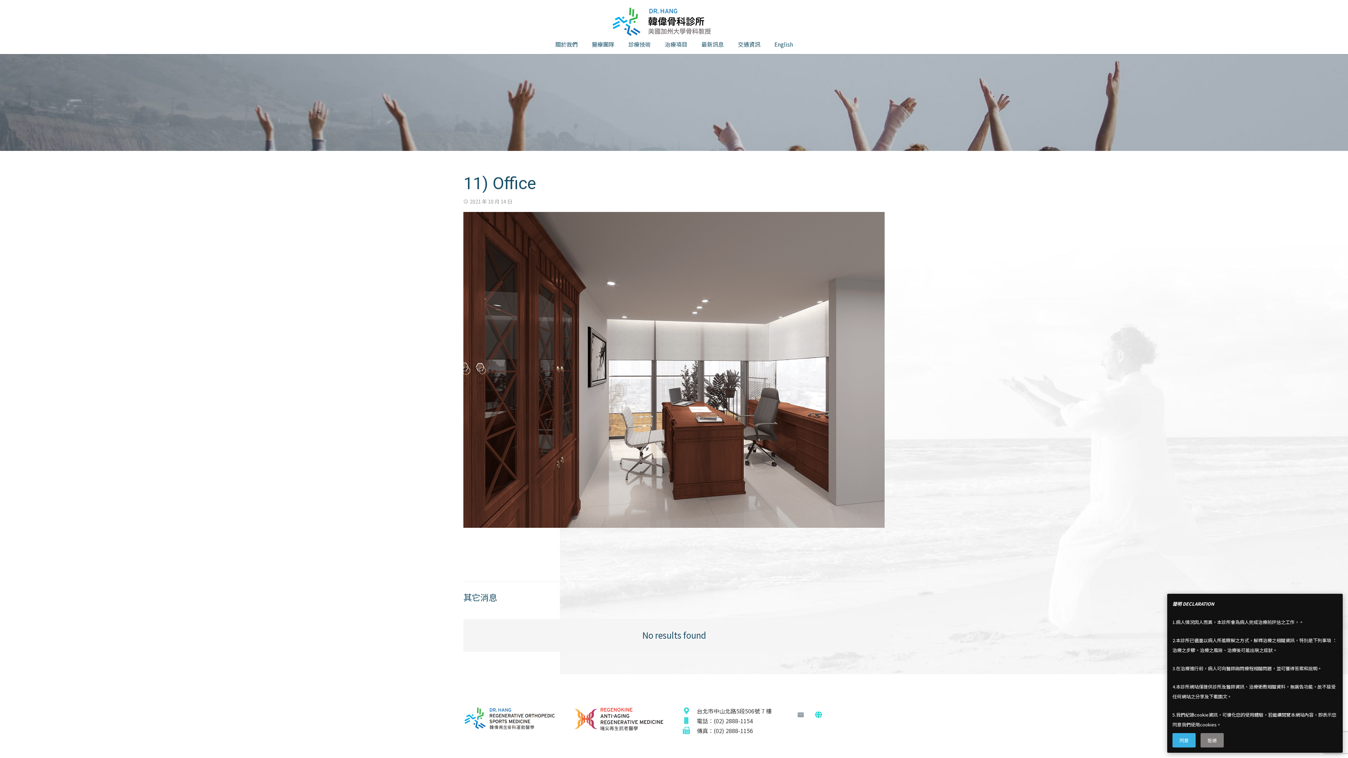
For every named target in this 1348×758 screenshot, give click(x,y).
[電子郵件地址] (801, 715)
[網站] (818, 715)
